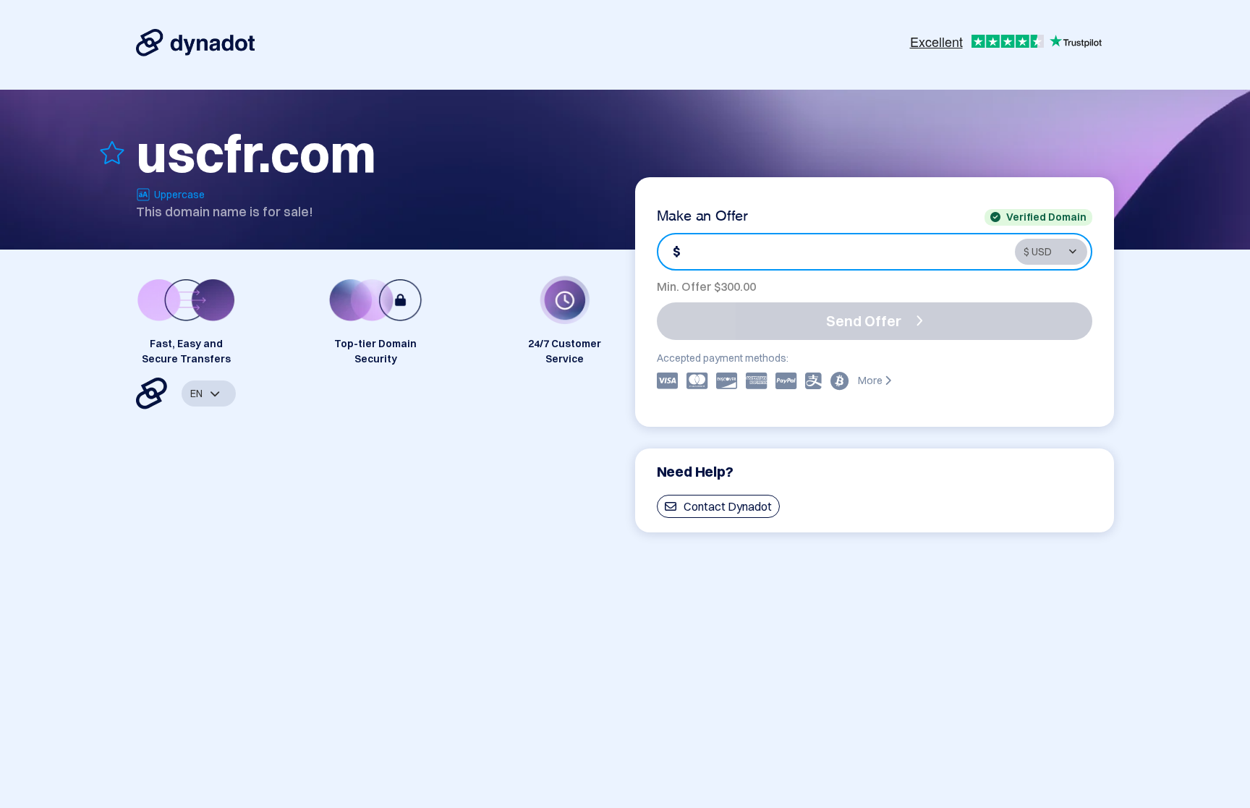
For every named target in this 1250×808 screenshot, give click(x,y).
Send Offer (863, 321)
